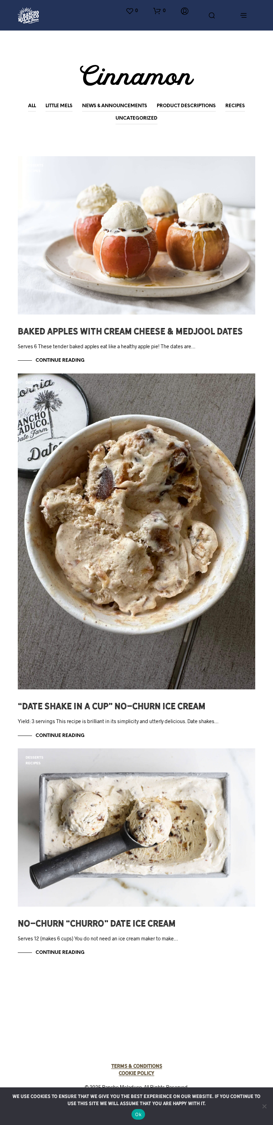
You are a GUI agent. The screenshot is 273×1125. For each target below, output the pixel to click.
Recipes (235, 106)
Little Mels (59, 106)
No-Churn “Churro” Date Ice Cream (97, 923)
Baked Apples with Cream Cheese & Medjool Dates (130, 331)
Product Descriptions (186, 106)
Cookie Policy (136, 1073)
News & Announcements (114, 106)
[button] (131, 11)
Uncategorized (136, 118)
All (32, 106)
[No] (264, 1106)
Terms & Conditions (136, 1066)
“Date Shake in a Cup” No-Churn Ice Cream (111, 706)
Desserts (34, 166)
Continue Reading (60, 360)
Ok (138, 1114)
